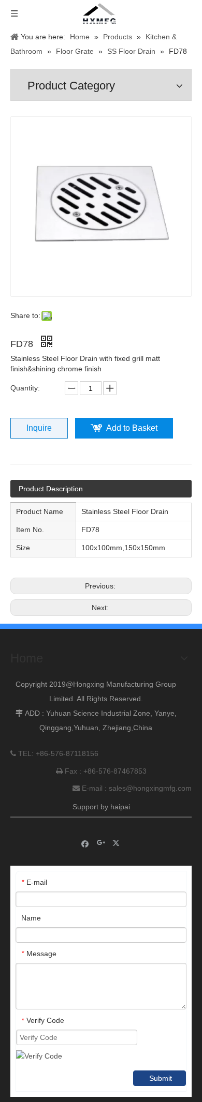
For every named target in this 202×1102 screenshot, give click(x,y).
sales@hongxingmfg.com (150, 788)
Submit (160, 1078)
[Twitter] (117, 843)
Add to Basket (131, 428)
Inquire (39, 428)
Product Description (51, 489)
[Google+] (101, 843)
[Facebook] (85, 843)
